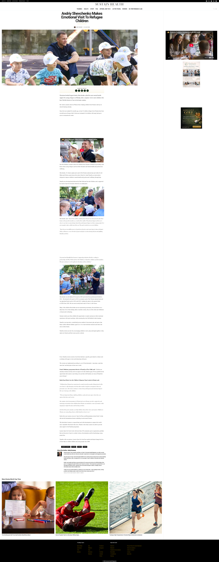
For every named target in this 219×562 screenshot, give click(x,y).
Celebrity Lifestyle (66, 446)
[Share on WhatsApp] (85, 90)
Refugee (85, 446)
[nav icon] (216, 9)
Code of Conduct (130, 549)
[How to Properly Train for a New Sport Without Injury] (82, 507)
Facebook (101, 545)
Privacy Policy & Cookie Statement (134, 545)
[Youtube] (211, 1)
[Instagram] (214, 1)
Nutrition (79, 551)
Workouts (90, 551)
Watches (90, 553)
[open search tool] (214, 8)
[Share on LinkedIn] (82, 90)
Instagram (101, 547)
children (74, 446)
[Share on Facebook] (76, 90)
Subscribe (129, 553)
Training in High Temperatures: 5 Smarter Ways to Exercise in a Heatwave (125, 535)
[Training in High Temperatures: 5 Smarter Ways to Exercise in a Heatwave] (135, 507)
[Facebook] (207, 1)
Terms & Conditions (131, 547)
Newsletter (112, 551)
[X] (209, 1)
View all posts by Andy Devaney (70, 472)
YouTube (101, 551)
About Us (112, 545)
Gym (89, 549)
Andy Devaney (79, 27)
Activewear (79, 547)
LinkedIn (81, 472)
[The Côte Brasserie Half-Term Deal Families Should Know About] (28, 507)
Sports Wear (79, 545)
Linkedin (101, 553)
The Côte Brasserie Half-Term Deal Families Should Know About (16, 535)
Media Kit (112, 547)
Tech (78, 549)
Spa (89, 545)
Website (78, 472)
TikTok (100, 556)
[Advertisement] (82, 127)
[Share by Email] (87, 90)
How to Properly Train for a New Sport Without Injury (67, 535)
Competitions (113, 553)
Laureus (79, 446)
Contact (128, 551)
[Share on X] (79, 90)
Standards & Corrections (115, 549)
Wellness (90, 547)
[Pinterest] (216, 1)
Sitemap (112, 556)
